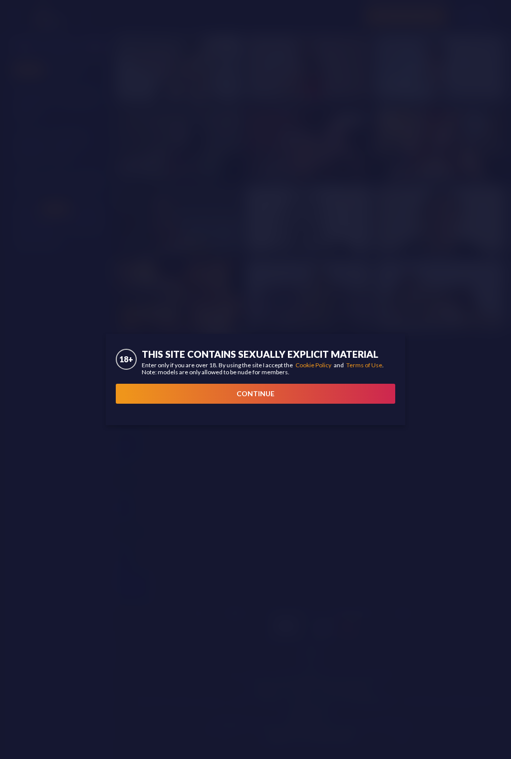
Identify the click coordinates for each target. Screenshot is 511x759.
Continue (255, 393)
